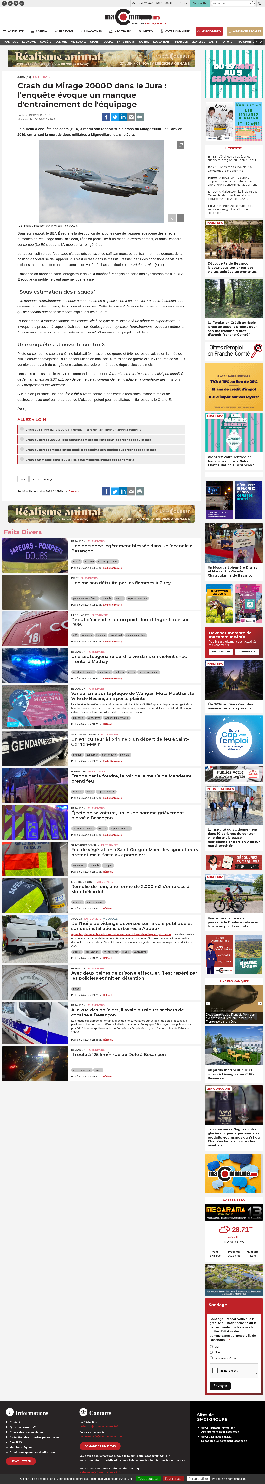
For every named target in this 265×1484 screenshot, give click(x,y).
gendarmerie (109, 754)
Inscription (221, 651)
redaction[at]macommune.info (100, 1426)
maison (119, 598)
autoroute (87, 635)
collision (119, 672)
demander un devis (100, 1446)
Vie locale (110, 918)
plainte (126, 952)
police (76, 988)
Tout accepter (148, 1479)
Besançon (78, 541)
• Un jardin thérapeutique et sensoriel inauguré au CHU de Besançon (230, 209)
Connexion (247, 651)
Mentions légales (21, 1447)
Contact (15, 1422)
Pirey (75, 578)
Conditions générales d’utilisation (32, 1452)
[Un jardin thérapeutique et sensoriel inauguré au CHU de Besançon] (234, 1046)
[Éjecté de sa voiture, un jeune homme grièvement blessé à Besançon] (35, 822)
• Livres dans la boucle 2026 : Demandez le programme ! (231, 168)
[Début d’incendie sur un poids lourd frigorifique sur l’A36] (35, 628)
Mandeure (78, 771)
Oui (217, 1346)
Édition (138, 23)
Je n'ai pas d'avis (225, 1357)
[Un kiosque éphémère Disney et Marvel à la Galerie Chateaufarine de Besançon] (234, 543)
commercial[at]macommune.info (101, 1436)
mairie (90, 791)
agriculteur (92, 754)
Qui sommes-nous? (23, 1427)
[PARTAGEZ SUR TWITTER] (115, 117)
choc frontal (104, 672)
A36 (75, 635)
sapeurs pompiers (107, 561)
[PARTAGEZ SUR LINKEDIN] (123, 117)
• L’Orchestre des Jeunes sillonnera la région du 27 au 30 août (232, 158)
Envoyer (220, 1386)
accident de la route (83, 672)
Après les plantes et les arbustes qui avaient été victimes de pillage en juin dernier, (121, 934)
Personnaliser (198, 1479)
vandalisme (94, 718)
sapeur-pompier (106, 791)
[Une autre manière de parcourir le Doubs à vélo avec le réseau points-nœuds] (234, 893)
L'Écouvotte (80, 615)
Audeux (76, 918)
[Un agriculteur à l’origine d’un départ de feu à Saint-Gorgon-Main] (35, 748)
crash (23, 479)
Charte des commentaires (26, 1432)
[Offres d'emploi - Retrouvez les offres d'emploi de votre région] (234, 358)
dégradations (93, 952)
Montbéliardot (82, 882)
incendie (89, 561)
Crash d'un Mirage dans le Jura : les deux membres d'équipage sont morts (79, 459)
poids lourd (116, 635)
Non (217, 1352)
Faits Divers (42, 77)
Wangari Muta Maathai (117, 718)
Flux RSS (16, 1442)
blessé (76, 561)
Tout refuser (174, 1479)
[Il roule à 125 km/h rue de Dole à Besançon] (35, 1063)
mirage (48, 479)
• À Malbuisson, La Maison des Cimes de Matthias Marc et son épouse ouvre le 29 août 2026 (232, 195)
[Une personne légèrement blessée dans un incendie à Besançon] (35, 555)
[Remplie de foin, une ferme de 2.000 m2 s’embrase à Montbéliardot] (35, 895)
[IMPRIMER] (140, 117)
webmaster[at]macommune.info (100, 1472)
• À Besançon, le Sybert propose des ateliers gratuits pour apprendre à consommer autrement (232, 181)
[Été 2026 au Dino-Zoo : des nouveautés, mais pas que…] (234, 680)
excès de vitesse (82, 1070)
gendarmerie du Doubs (85, 598)
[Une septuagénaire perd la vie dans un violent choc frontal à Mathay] (35, 665)
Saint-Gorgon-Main (85, 734)
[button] (252, 3)
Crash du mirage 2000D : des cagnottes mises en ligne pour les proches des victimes (88, 440)
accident (77, 754)
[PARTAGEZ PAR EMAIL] (131, 117)
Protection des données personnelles (35, 1437)
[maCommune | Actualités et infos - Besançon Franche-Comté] (132, 17)
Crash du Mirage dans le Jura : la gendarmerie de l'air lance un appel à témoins (83, 429)
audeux (77, 952)
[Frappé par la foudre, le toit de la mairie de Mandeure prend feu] (35, 785)
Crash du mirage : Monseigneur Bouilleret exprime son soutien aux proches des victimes (90, 450)
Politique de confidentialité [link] (229, 1478)
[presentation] (172, 218)
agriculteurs (79, 865)
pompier (108, 865)
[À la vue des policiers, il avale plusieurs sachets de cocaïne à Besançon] (35, 1019)
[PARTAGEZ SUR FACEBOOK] (106, 117)
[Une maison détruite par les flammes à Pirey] (35, 592)
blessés (102, 828)
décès (35, 479)
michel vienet (111, 952)
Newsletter (21, 1461)
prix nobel (78, 718)
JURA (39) (24, 77)
